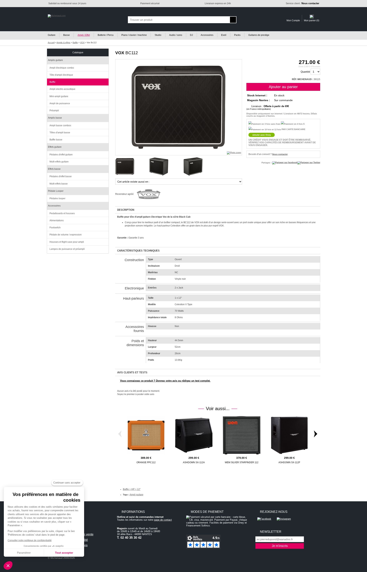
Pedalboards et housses (62, 213)
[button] (8, 565)
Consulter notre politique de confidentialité (30, 540)
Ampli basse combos (60, 125)
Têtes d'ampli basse (60, 132)
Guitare (51, 35)
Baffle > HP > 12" (131, 489)
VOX (119, 52)
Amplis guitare (55, 60)
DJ (191, 35)
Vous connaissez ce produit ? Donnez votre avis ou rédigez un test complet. (165, 380)
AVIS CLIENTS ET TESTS (132, 372)
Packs (237, 35)
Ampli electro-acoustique (62, 89)
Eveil (223, 35)
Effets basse (54, 169)
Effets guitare (55, 147)
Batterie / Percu (106, 35)
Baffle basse (56, 139)
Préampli (54, 110)
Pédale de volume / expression (66, 234)
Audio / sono (175, 35)
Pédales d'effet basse (61, 176)
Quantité (305, 71)
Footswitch (55, 227)
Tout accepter (64, 552)
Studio (158, 35)
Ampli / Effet (84, 35)
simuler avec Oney (261, 135)
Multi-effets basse (59, 183)
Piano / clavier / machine (134, 35)
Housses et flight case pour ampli (67, 242)
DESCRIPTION (125, 209)
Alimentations (57, 220)
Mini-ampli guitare (59, 96)
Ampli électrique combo (62, 67)
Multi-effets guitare (59, 161)
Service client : (302, 3)
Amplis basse (55, 117)
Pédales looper (57, 198)
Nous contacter (280, 154)
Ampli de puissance (60, 103)
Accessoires (207, 35)
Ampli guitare (136, 494)
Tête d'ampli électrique (61, 75)
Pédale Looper (55, 191)
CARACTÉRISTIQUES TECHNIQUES (138, 250)
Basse (66, 35)
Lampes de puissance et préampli (67, 249)
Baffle (52, 82)
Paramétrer (24, 552)
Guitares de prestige (258, 35)
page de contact (163, 519)
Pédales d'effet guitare (61, 154)
